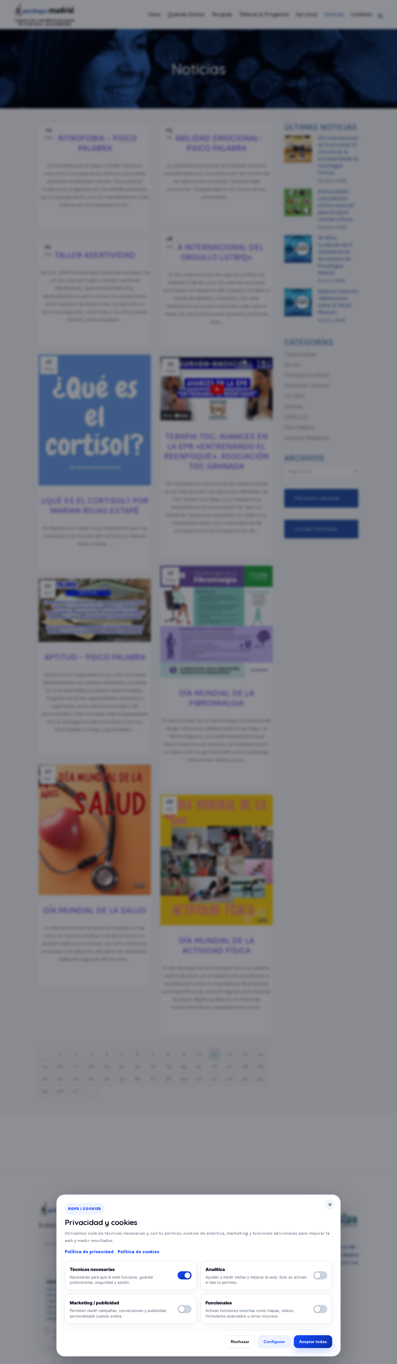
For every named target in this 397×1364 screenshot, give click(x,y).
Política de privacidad (89, 1251)
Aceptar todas (313, 1341)
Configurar (274, 1341)
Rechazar (240, 1341)
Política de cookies (138, 1251)
